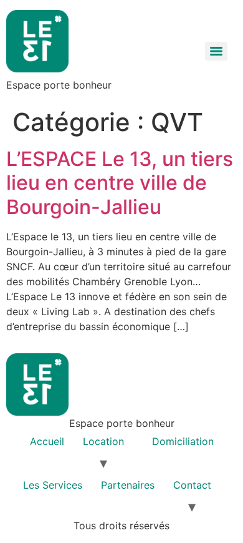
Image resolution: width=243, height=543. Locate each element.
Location (103, 441)
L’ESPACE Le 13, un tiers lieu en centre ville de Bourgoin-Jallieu (119, 183)
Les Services (52, 485)
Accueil (47, 441)
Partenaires (128, 485)
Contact (192, 485)
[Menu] (216, 51)
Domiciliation (183, 441)
